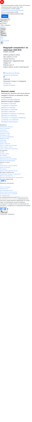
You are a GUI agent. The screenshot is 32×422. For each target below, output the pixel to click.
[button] (1, 37)
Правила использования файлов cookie (12, 14)
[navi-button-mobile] (1, 42)
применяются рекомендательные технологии (14, 198)
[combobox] (4, 211)
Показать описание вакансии (10, 99)
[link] (3, 33)
